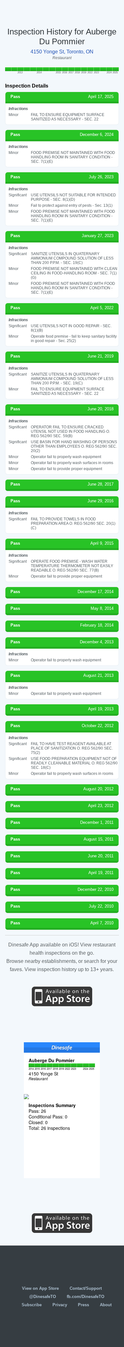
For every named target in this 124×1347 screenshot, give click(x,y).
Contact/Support (86, 1288)
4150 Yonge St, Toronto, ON (62, 51)
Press (83, 1304)
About (106, 1304)
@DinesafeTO (42, 1296)
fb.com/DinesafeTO (85, 1296)
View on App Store (40, 1288)
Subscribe (32, 1304)
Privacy (59, 1304)
